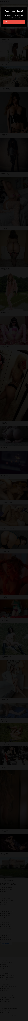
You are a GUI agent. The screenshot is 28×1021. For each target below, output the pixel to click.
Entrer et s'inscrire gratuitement (14, 22)
